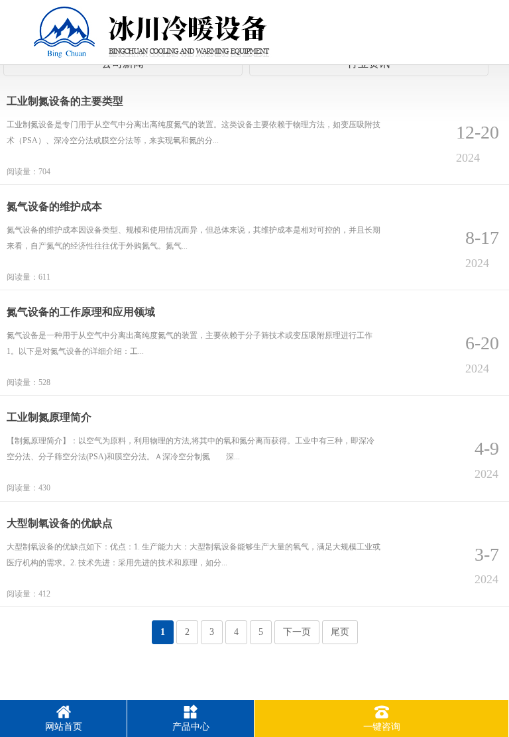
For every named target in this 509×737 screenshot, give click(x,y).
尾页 (340, 632)
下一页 (297, 632)
